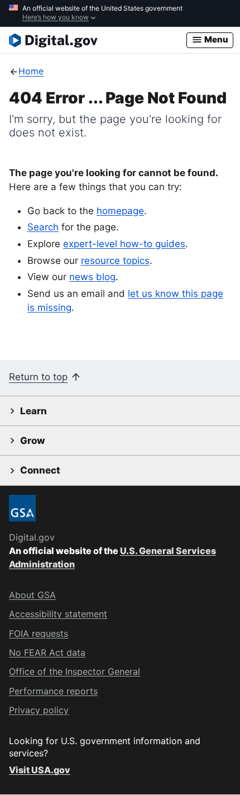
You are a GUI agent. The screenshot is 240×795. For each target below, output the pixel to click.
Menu (215, 39)
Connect (40, 470)
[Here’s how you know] (120, 13)
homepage (120, 210)
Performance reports (53, 691)
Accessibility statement (58, 613)
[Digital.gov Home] (97, 40)
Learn (33, 411)
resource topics (115, 260)
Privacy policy (39, 710)
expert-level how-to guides (124, 243)
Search (43, 227)
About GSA (32, 594)
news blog (92, 276)
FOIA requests (38, 633)
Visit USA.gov (39, 769)
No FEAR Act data (47, 652)
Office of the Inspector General (74, 671)
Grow (32, 440)
